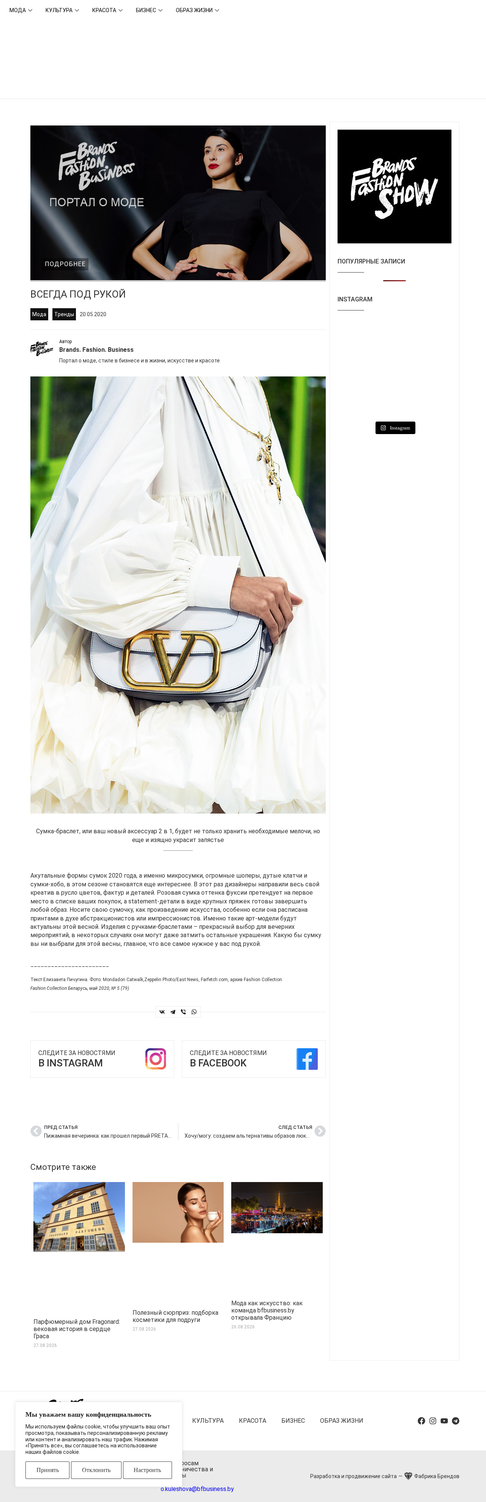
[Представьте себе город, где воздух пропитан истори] (394, 332)
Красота (104, 10)
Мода (17, 10)
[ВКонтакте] (162, 1011)
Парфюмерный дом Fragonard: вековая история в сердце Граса (76, 1329)
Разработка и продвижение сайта (353, 1476)
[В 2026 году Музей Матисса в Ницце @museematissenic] (394, 365)
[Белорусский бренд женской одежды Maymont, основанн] (394, 396)
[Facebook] (421, 1421)
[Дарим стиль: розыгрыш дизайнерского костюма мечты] (355, 396)
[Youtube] (444, 1421)
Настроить (147, 1470)
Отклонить (96, 1470)
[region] (98, 1444)
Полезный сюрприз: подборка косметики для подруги (175, 1316)
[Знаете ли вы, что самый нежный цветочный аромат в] (355, 337)
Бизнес (146, 10)
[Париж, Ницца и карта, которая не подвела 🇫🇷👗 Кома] (433, 365)
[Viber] (183, 1011)
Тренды (64, 314)
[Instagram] (433, 1421)
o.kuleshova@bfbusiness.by (197, 1489)
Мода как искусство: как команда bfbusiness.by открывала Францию (267, 1310)
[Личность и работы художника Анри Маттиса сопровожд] (355, 369)
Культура (59, 10)
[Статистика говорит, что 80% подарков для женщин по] (433, 332)
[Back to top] (470, 1486)
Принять (47, 1470)
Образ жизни (194, 10)
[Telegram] (172, 1011)
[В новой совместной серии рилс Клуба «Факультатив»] (433, 401)
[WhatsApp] (194, 1011)
